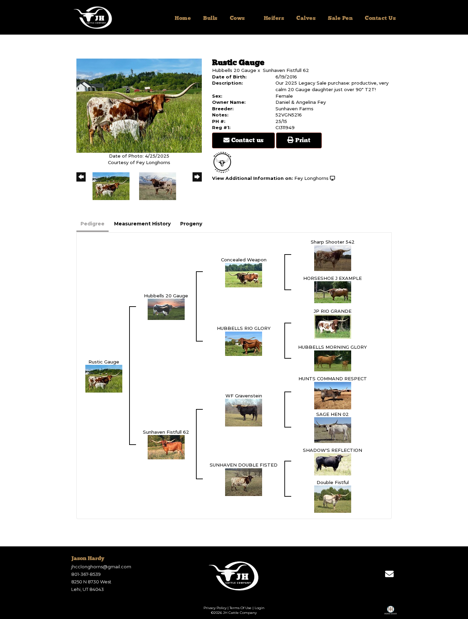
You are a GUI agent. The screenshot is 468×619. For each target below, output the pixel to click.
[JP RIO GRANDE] (332, 326)
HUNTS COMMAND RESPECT (332, 378)
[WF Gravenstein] (243, 412)
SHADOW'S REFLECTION (332, 450)
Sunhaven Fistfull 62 (286, 70)
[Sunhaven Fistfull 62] (166, 446)
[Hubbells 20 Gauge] (166, 309)
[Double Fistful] (332, 499)
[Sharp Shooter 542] (332, 257)
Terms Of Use (240, 608)
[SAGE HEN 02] (332, 429)
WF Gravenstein (243, 395)
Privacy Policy (215, 608)
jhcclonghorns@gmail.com (101, 566)
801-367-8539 (86, 574)
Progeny (191, 224)
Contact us (246, 140)
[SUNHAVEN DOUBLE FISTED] (243, 481)
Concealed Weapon (244, 259)
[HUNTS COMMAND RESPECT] (332, 395)
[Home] (234, 576)
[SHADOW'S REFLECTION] (332, 464)
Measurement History (142, 224)
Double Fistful (333, 482)
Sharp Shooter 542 (333, 242)
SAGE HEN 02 (332, 414)
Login (259, 608)
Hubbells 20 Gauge (234, 70)
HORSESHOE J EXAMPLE (332, 278)
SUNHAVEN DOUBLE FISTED (244, 465)
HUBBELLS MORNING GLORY (332, 347)
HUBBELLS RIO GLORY (244, 328)
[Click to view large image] (139, 105)
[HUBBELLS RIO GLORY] (243, 343)
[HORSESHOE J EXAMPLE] (332, 292)
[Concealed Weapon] (243, 274)
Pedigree (92, 224)
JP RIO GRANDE (333, 311)
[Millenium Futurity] (224, 162)
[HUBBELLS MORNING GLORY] (332, 360)
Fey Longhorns (311, 178)
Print (302, 140)
